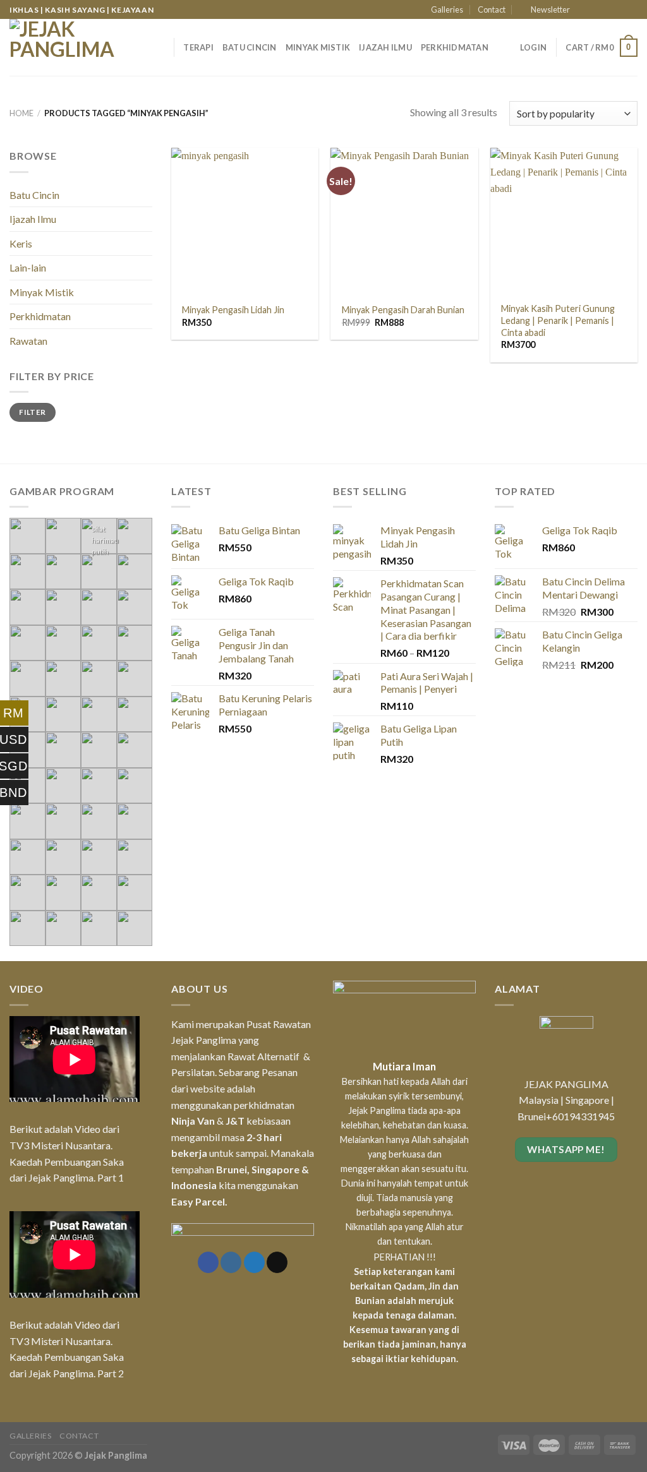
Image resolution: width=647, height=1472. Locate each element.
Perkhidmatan (454, 47)
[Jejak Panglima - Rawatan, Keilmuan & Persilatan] (72, 47)
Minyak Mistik (318, 47)
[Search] (159, 47)
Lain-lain (27, 267)
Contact (491, 9)
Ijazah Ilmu (385, 47)
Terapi (198, 47)
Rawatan (28, 341)
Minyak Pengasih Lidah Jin (233, 309)
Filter (32, 412)
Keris (20, 243)
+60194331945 (580, 1116)
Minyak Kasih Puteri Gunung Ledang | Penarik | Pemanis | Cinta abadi (558, 320)
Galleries (447, 9)
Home (21, 113)
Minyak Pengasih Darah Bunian (403, 309)
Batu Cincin (249, 47)
